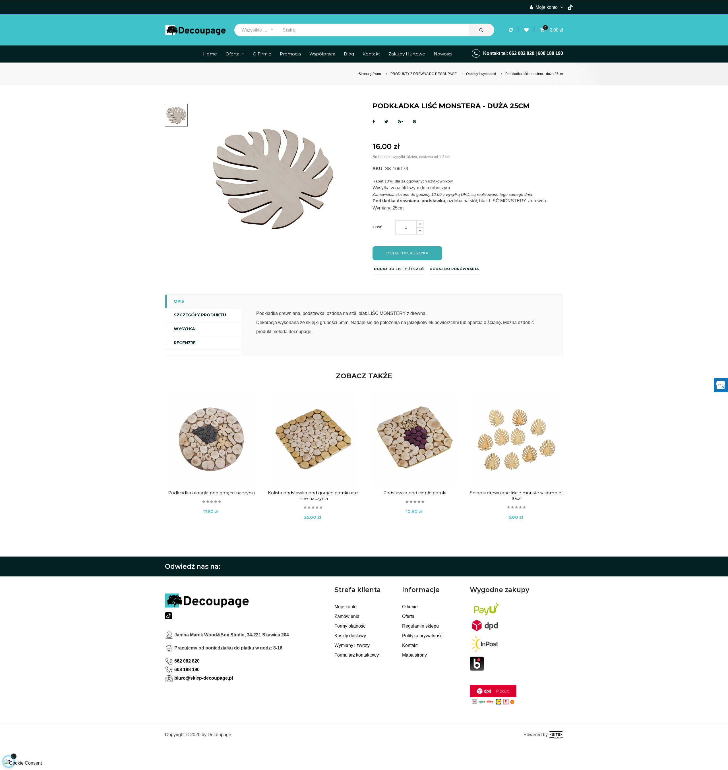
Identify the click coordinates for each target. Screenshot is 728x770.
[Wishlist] (527, 30)
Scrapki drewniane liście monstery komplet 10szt (516, 495)
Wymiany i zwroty (352, 645)
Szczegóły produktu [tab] (200, 314)
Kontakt (409, 645)
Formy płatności (350, 626)
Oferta (408, 616)
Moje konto (345, 606)
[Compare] (511, 30)
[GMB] (720, 384)
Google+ (400, 121)
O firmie (410, 606)
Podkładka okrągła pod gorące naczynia (211, 492)
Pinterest (414, 121)
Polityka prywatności (423, 635)
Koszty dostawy (350, 635)
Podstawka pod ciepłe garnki (414, 492)
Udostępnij (374, 121)
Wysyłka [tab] (184, 328)
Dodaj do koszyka (407, 253)
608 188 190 (550, 53)
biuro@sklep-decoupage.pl (203, 678)
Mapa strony (414, 655)
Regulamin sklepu (420, 626)
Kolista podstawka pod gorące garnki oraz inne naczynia (313, 495)
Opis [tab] (179, 301)
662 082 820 (521, 53)
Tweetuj (386, 121)
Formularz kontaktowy (356, 655)
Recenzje (184, 342)
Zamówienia (346, 616)
